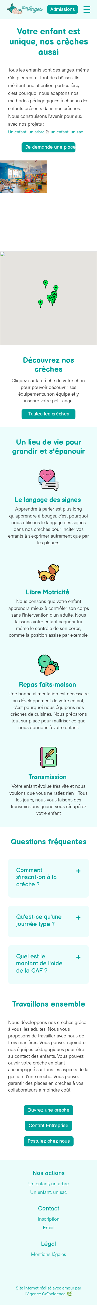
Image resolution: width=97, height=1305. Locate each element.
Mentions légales (48, 1254)
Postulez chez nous (48, 1141)
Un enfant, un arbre (26, 132)
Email (48, 1227)
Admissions (62, 9)
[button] (87, 9)
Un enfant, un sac (48, 1192)
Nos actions (49, 1173)
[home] (25, 8)
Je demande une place (50, 147)
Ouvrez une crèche (48, 1110)
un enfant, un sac (67, 132)
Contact (48, 1209)
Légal (48, 1244)
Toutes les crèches (48, 414)
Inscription (49, 1219)
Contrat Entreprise (48, 1125)
